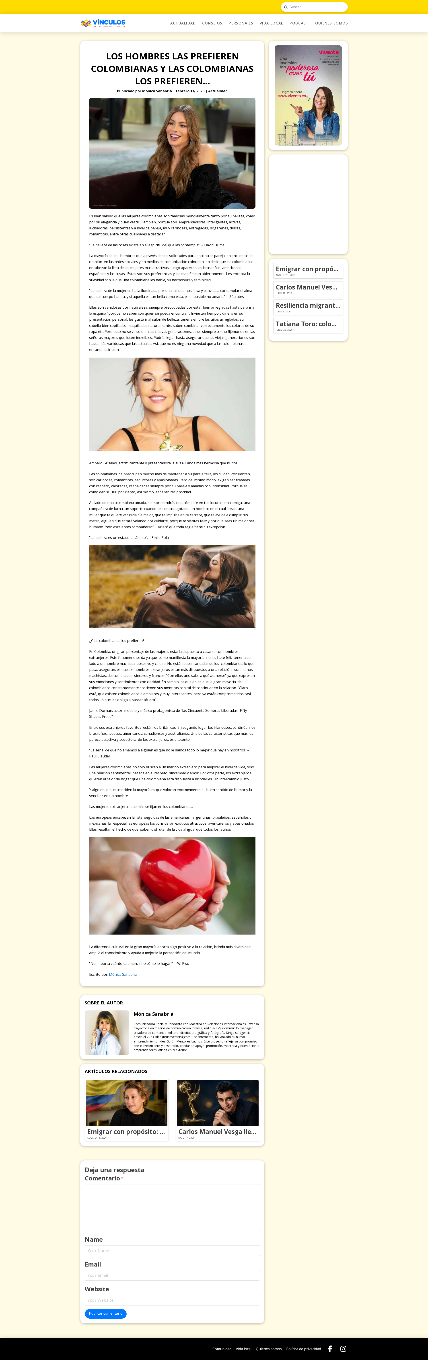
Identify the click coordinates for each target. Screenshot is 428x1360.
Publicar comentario (106, 1313)
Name (94, 1239)
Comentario (104, 1178)
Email (93, 1264)
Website (97, 1289)
